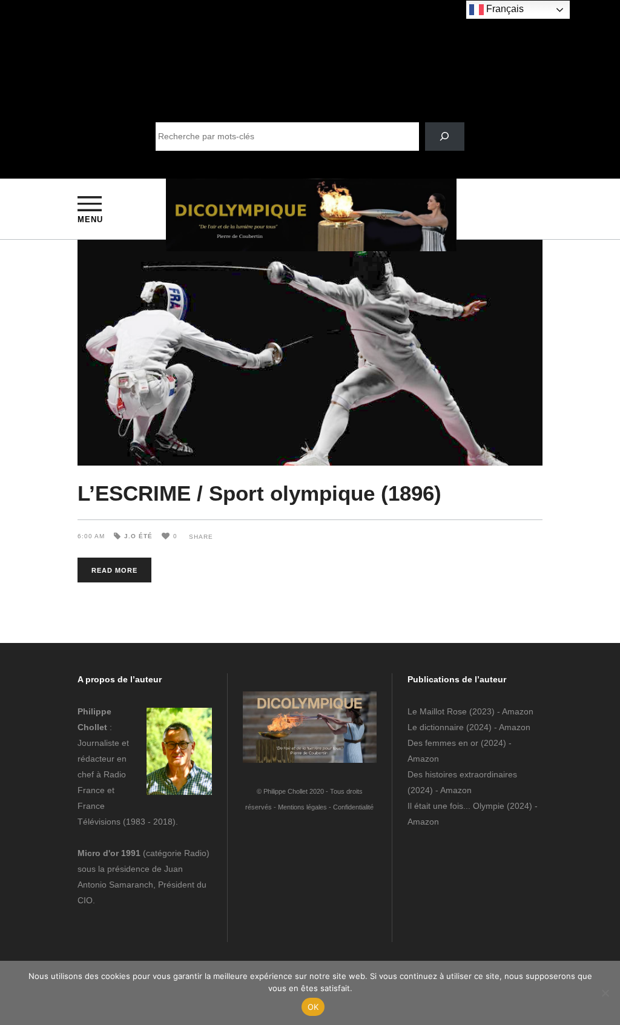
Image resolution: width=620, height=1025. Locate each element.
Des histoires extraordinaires (462, 774)
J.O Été (138, 536)
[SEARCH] (444, 136)
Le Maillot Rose (438, 711)
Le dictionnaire (435, 727)
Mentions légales (302, 807)
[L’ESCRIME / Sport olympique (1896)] (310, 352)
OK (313, 1007)
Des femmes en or (442, 743)
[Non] (605, 993)
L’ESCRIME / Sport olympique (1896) (259, 493)
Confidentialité (353, 807)
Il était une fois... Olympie (455, 806)
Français (504, 9)
